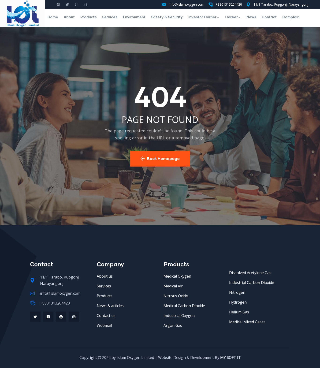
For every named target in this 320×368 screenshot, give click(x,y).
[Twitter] (35, 317)
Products (88, 17)
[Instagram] (74, 317)
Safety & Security (167, 17)
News (251, 17)
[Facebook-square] (48, 317)
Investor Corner (202, 17)
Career (231, 17)
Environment (134, 17)
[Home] (22, 13)
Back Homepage (163, 158)
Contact (269, 17)
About (69, 17)
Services (109, 17)
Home (53, 17)
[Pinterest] (61, 317)
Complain (290, 17)
